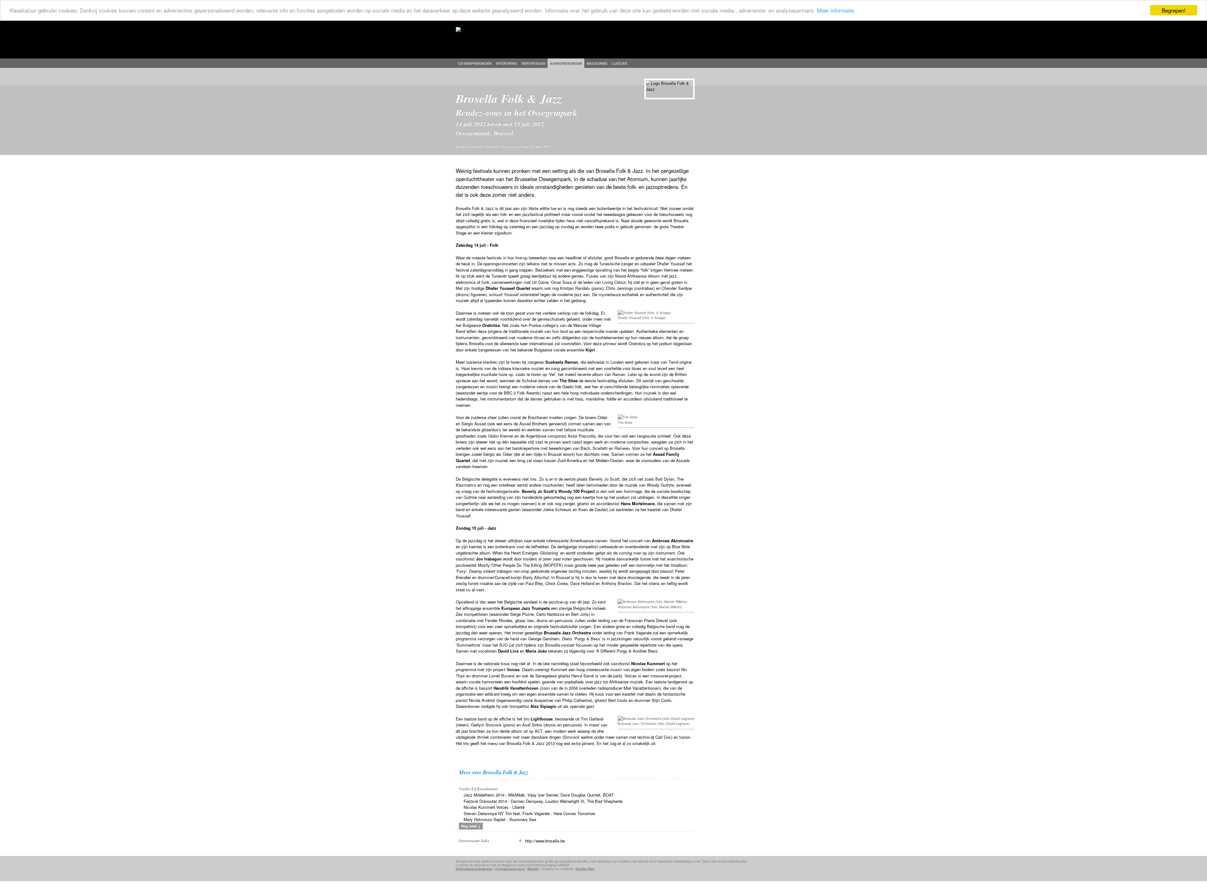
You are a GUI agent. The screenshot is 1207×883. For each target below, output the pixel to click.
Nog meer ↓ (471, 826)
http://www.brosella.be (545, 841)
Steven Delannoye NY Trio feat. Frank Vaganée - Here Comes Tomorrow (529, 813)
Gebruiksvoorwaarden (474, 868)
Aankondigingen (566, 63)
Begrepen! (1174, 10)
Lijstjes (619, 63)
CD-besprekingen (475, 63)
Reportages (533, 63)
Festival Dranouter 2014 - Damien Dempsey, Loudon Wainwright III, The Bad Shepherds (543, 801)
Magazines (597, 63)
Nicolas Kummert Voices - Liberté (494, 807)
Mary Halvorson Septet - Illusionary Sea (500, 819)
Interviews (506, 63)
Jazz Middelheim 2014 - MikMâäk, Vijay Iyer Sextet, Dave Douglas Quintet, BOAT (539, 795)
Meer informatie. (836, 10)
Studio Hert (585, 868)
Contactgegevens (510, 868)
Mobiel (532, 868)
